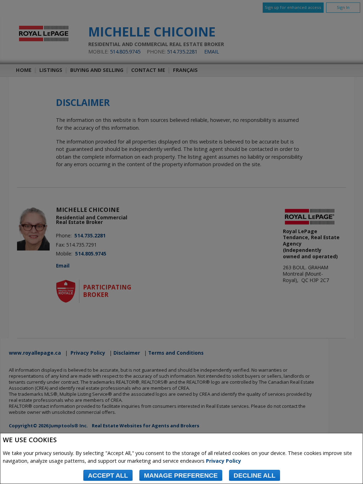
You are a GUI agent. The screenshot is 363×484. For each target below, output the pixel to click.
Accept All (108, 475)
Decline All (254, 475)
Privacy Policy (223, 460)
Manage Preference (181, 475)
